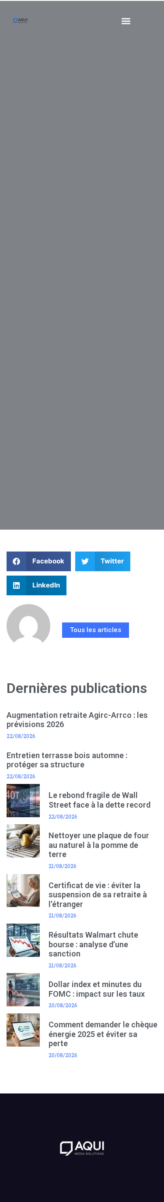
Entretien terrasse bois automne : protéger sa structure (67, 760)
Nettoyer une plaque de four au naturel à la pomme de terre (99, 845)
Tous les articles (95, 630)
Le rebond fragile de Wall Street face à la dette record (99, 800)
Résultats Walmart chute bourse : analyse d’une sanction (93, 944)
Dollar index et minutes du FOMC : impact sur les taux (97, 989)
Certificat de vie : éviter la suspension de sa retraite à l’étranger (98, 895)
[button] (126, 21)
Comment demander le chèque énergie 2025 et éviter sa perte (103, 1034)
